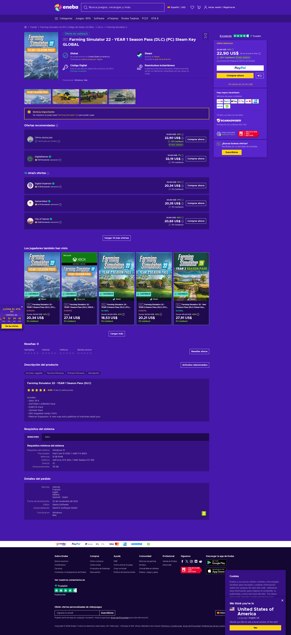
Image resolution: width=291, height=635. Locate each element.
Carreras (58, 568)
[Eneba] (66, 7)
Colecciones (95, 565)
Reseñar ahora (199, 351)
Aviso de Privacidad (120, 618)
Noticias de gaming (147, 561)
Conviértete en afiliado (149, 568)
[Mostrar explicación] (60, 160)
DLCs (100, 27)
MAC (47, 437)
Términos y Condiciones (171, 626)
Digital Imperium (43, 184)
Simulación (93, 373)
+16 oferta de (240, 84)
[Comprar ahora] (240, 68)
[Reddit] (200, 561)
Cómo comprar (97, 561)
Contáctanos (60, 565)
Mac (54, 515)
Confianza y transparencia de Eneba (70, 572)
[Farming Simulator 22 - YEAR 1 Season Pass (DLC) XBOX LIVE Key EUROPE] (79, 273)
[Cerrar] (282, 600)
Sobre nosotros (61, 561)
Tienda (33, 27)
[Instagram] (191, 561)
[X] (186, 561)
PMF (115, 561)
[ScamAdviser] (229, 120)
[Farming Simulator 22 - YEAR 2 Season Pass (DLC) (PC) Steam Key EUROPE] (154, 273)
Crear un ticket (120, 568)
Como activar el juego (123, 565)
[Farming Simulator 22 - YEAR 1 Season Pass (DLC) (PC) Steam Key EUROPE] (42, 273)
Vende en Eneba (170, 561)
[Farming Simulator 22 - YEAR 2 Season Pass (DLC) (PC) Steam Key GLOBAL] (116, 273)
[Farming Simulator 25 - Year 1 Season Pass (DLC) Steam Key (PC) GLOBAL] (191, 273)
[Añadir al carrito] (260, 75)
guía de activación (163, 59)
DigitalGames (41, 157)
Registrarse (229, 7)
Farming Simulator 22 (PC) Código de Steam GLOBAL (67, 27)
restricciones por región (91, 59)
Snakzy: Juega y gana (148, 572)
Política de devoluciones (124, 572)
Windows (57, 513)
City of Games (42, 219)
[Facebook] (182, 561)
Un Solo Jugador (34, 373)
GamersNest (41, 201)
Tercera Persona (55, 373)
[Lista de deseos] (192, 7)
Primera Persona (75, 373)
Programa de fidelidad (100, 568)
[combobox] (123, 7)
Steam (157, 57)
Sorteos (142, 565)
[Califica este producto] (37, 390)
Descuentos (95, 572)
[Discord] (195, 561)
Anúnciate (167, 565)
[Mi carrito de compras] (199, 7)
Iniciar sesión (214, 7)
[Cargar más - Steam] (139, 55)
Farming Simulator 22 (68, 115)
